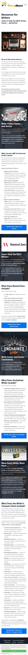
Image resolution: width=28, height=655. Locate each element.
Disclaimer (7, 642)
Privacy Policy (7, 640)
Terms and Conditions (18, 640)
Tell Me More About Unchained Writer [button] (14, 435)
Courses (14, 642)
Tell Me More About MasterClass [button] (14, 325)
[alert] (14, 649)
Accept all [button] (14, 651)
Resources (21, 642)
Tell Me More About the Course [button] (14, 227)
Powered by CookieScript (5, 653)
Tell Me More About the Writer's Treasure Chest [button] (14, 631)
